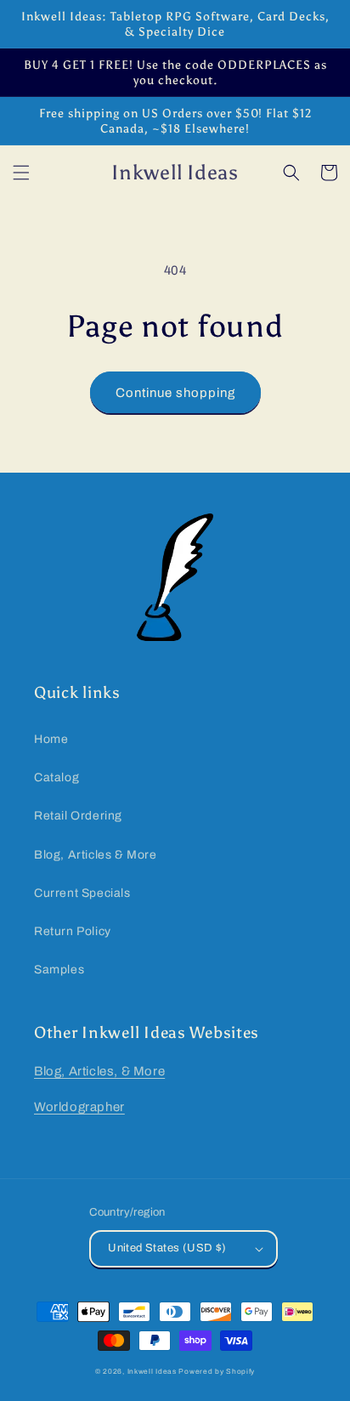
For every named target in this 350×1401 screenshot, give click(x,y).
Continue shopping (175, 393)
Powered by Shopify (216, 1371)
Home (51, 739)
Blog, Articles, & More (99, 1071)
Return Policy (72, 931)
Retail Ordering (78, 815)
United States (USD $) (167, 1248)
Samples (59, 969)
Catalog (56, 777)
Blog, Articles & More (95, 854)
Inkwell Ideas (152, 1371)
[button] (21, 172)
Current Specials (82, 893)
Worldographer (79, 1107)
